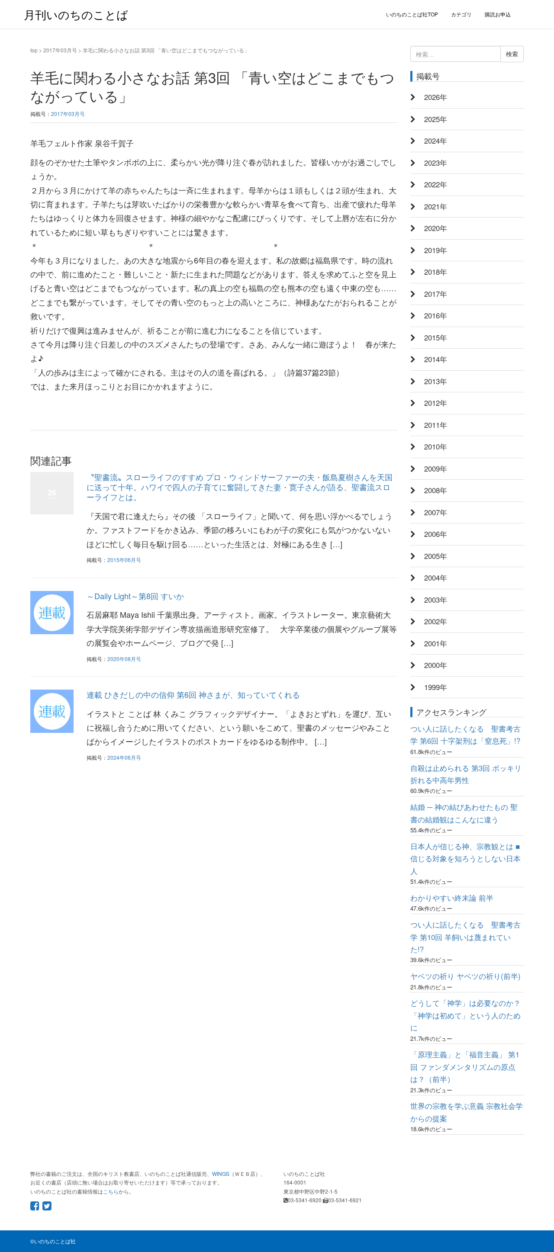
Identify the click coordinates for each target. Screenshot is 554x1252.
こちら (111, 1191)
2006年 (435, 534)
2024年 (435, 140)
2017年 (435, 294)
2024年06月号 (124, 757)
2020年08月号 (124, 658)
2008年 (435, 490)
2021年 (435, 206)
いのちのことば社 (55, 1241)
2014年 (435, 359)
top (34, 50)
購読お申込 (498, 14)
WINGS (220, 1173)
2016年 (435, 315)
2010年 (435, 446)
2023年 (435, 162)
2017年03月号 (60, 50)
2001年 (435, 643)
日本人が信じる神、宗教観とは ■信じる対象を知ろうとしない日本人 (465, 858)
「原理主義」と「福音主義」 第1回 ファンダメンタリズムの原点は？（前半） (464, 1066)
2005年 (435, 556)
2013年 (435, 381)
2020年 (435, 228)
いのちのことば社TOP (412, 14)
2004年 (435, 577)
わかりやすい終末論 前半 (451, 897)
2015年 (435, 337)
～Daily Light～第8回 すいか (135, 595)
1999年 (435, 687)
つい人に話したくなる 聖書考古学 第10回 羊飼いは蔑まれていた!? (465, 936)
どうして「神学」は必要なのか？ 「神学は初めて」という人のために (465, 1015)
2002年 (435, 621)
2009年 (435, 468)
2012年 (435, 403)
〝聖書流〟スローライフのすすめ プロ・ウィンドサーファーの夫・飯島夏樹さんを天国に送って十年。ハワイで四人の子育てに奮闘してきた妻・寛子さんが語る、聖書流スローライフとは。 (240, 487)
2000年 (435, 665)
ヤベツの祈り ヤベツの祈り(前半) (465, 976)
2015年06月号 (124, 559)
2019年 (435, 250)
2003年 (435, 599)
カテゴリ (461, 14)
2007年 (435, 512)
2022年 (435, 184)
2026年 (435, 97)
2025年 (435, 119)
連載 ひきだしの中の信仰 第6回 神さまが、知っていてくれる (193, 694)
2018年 (435, 271)
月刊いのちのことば (76, 14)
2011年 (435, 425)
